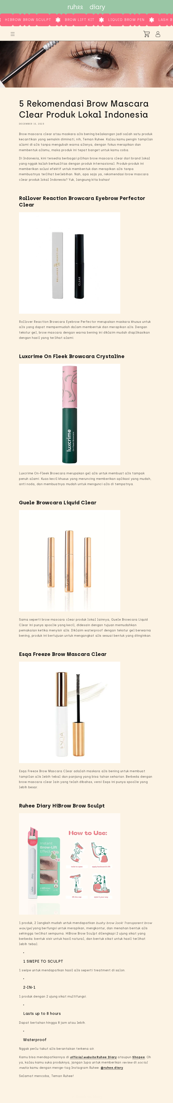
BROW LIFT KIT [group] (62, 20)
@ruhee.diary (112, 1068)
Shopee (138, 1057)
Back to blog (89, 1097)
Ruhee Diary (107, 1057)
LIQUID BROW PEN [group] (108, 20)
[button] (12, 34)
